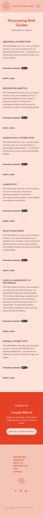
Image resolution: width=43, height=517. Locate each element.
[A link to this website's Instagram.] (20, 491)
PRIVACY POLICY (9, 509)
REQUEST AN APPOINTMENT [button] (21, 431)
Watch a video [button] (9, 78)
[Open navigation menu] (38, 6)
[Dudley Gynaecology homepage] (18, 6)
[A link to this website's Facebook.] (15, 491)
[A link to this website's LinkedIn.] (26, 491)
